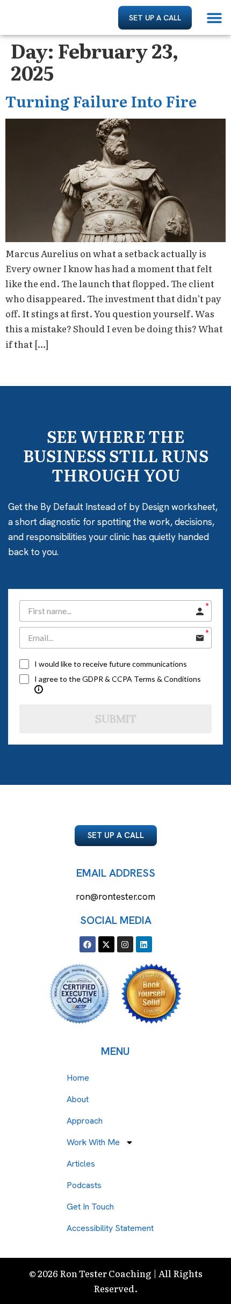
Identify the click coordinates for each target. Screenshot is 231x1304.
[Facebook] (88, 944)
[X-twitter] (106, 944)
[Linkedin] (144, 944)
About (78, 1099)
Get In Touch (90, 1206)
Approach (85, 1120)
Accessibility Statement (110, 1228)
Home (78, 1077)
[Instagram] (125, 944)
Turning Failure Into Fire (101, 101)
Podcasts (84, 1185)
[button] (215, 17)
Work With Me (93, 1142)
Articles (81, 1163)
